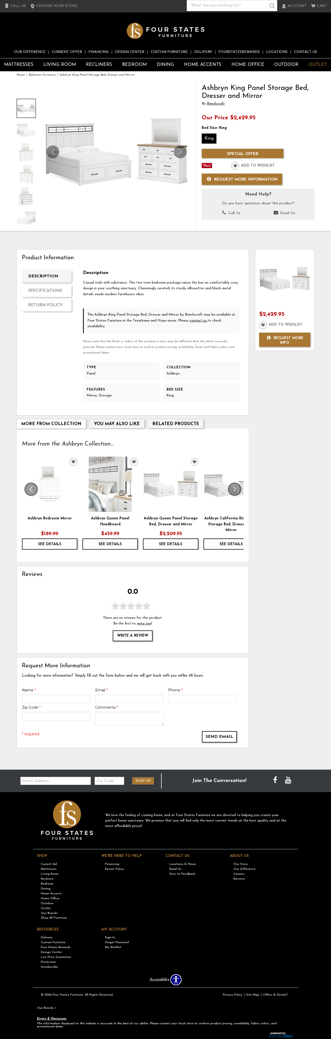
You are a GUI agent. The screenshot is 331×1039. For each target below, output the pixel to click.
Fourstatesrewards (239, 52)
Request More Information (246, 179)
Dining (165, 65)
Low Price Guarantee (56, 957)
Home (21, 74)
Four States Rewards (55, 947)
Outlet (318, 65)
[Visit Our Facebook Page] (275, 781)
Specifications (45, 291)
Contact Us (305, 52)
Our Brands (49, 913)
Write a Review (132, 635)
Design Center (129, 52)
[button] (53, 6)
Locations (277, 52)
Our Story (241, 864)
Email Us (287, 213)
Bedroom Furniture (42, 74)
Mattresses (18, 65)
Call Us (233, 213)
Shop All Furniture (54, 917)
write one (144, 624)
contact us (199, 321)
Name (29, 690)
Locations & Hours (182, 864)
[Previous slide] (31, 489)
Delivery (203, 52)
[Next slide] (234, 489)
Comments (106, 707)
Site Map (252, 994)
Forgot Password (117, 942)
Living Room (59, 65)
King (209, 138)
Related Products (175, 424)
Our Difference (30, 52)
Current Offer (67, 52)
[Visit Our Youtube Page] (288, 781)
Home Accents (202, 65)
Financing (98, 52)
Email (101, 690)
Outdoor (286, 65)
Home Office (247, 65)
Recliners (99, 65)
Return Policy (45, 305)
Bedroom (134, 65)
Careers (239, 874)
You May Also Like (117, 424)
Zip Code (31, 707)
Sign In (110, 937)
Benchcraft (216, 104)
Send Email (219, 737)
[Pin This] (207, 167)
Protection (48, 962)
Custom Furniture (169, 52)
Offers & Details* (275, 994)
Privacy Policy (232, 994)
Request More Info (288, 340)
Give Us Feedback (182, 874)
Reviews (239, 878)
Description (43, 276)
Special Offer (242, 154)
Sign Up (143, 781)
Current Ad (49, 864)
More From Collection (51, 424)
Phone (175, 690)
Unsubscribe (49, 966)
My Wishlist (113, 947)
